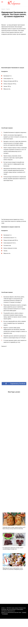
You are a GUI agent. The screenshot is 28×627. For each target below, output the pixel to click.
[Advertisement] (14, 51)
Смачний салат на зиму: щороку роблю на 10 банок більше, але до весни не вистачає (14, 528)
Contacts (24, 612)
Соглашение (5, 613)
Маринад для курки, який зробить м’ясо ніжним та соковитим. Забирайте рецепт (13, 568)
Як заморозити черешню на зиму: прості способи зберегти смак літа (13, 548)
